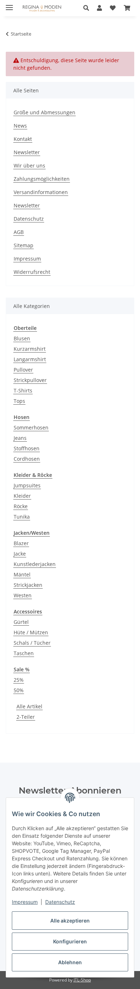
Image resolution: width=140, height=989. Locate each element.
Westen (23, 595)
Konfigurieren (70, 941)
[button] (88, 8)
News (20, 125)
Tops (19, 400)
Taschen (24, 653)
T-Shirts (23, 390)
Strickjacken (28, 584)
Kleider (22, 495)
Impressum (25, 902)
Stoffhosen (26, 448)
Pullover (23, 369)
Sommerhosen (31, 427)
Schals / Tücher (32, 642)
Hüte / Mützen (31, 632)
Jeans (20, 437)
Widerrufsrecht (32, 271)
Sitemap (23, 245)
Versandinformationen (41, 192)
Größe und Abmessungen (44, 112)
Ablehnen (70, 962)
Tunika (22, 516)
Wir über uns (29, 165)
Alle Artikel (29, 706)
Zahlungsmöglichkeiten (42, 178)
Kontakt (23, 138)
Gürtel (21, 621)
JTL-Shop (82, 980)
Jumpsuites (27, 485)
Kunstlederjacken (35, 564)
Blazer (21, 543)
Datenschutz (60, 902)
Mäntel (22, 574)
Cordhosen (27, 458)
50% (19, 690)
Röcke (21, 506)
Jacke (20, 553)
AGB (19, 232)
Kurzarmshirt (30, 348)
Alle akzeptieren (70, 920)
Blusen (22, 338)
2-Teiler (26, 716)
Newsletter (27, 152)
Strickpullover (30, 380)
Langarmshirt (30, 359)
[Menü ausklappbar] (9, 4)
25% (19, 679)
